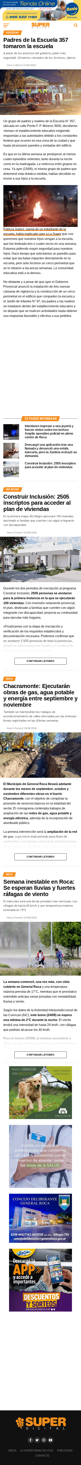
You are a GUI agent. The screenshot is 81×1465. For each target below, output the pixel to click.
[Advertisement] (40, 371)
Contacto (42, 1455)
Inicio (12, 1450)
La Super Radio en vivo (36, 1450)
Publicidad (64, 1450)
